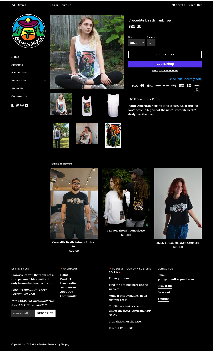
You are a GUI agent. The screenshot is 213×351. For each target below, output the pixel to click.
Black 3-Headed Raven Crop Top (177, 243)
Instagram (165, 286)
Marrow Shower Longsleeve (126, 230)
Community (19, 96)
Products (28, 65)
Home (15, 57)
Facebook (164, 292)
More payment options (165, 70)
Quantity (152, 37)
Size (130, 37)
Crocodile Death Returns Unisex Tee (74, 244)
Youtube (163, 299)
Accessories (28, 80)
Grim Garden (39, 344)
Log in (54, 5)
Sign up (66, 5)
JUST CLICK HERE (121, 328)
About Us (17, 88)
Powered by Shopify (59, 344)
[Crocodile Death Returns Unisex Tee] (74, 203)
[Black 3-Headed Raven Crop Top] (178, 203)
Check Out (195, 5)
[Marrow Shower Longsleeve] (126, 197)
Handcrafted (28, 72)
